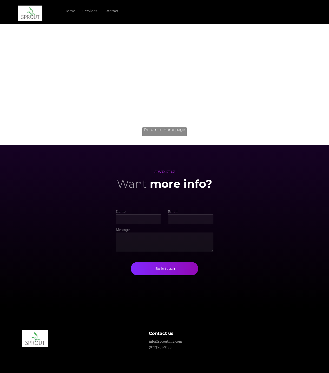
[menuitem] (70, 11)
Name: (121, 211)
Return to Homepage (164, 129)
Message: (123, 229)
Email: (173, 211)
